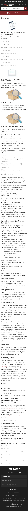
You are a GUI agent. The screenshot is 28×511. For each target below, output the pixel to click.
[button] (14, 476)
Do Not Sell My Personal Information (10, 498)
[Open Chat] (20, 4)
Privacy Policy (16, 500)
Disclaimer (22, 500)
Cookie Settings (22, 498)
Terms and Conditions (7, 500)
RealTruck (16, 492)
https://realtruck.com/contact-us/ (10, 416)
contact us (4, 366)
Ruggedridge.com (10, 409)
